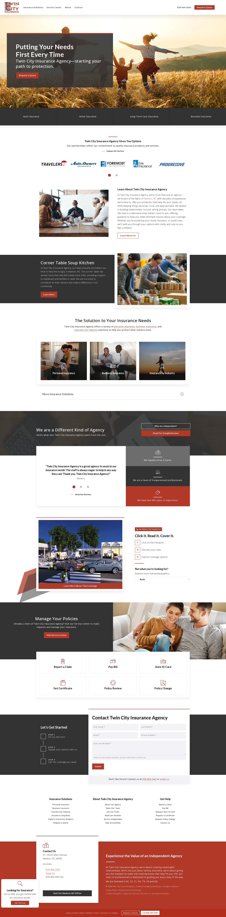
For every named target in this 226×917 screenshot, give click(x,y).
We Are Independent (113, 819)
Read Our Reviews (113, 815)
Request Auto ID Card (165, 812)
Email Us (50, 873)
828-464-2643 (149, 779)
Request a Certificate (165, 815)
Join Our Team (113, 812)
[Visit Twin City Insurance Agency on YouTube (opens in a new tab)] (60, 884)
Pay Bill (165, 808)
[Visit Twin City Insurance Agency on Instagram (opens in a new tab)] (65, 884)
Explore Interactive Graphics (60, 819)
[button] (27, 75)
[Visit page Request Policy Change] (163, 685)
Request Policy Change (165, 819)
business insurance (146, 326)
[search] (219, 7)
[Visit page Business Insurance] (198, 116)
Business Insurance (60, 808)
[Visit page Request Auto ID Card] (163, 664)
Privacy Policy (111, 890)
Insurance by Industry (60, 812)
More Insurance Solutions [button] (58, 394)
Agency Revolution (154, 886)
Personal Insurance (60, 804)
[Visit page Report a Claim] (62, 664)
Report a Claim (165, 804)
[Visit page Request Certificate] (62, 685)
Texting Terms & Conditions (130, 890)
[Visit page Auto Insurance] (28, 116)
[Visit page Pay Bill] (112, 664)
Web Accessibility (113, 823)
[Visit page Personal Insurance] (64, 361)
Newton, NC (150, 198)
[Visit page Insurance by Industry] (162, 361)
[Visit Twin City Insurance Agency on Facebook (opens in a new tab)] (50, 884)
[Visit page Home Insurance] (84, 116)
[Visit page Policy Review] (112, 685)
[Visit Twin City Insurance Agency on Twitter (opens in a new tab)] (45, 884)
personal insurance (124, 326)
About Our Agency (113, 804)
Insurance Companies (60, 815)
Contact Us (165, 823)
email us (164, 779)
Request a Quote (60, 823)
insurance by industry (86, 329)
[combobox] (162, 579)
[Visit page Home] (12, 7)
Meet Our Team (113, 808)
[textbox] (163, 579)
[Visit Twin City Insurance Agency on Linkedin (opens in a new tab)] (55, 884)
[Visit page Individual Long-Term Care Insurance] (141, 116)
